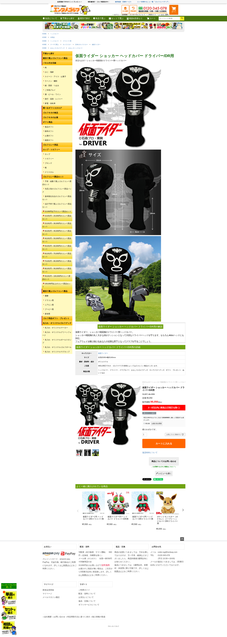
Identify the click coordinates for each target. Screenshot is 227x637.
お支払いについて (86, 597)
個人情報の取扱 (98, 617)
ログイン (117, 14)
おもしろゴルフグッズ (57, 48)
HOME (44, 34)
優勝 (46, 296)
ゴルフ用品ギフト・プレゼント (56, 318)
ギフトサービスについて (89, 605)
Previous (77, 511)
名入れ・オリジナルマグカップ (57, 352)
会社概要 (48, 617)
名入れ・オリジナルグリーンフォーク (56, 333)
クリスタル (49, 172)
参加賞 (47, 314)
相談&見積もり (135, 18)
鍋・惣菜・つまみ (52, 85)
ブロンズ (48, 163)
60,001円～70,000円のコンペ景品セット (56, 255)
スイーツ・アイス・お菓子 (55, 76)
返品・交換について (87, 601)
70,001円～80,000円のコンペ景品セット (56, 262)
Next (183, 510)
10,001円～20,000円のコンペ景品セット (56, 217)
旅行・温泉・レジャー (54, 99)
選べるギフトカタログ (52, 108)
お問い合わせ (59, 617)
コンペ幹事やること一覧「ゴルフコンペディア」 (153, 2)
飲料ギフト (49, 131)
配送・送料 (84, 547)
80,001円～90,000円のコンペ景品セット (56, 270)
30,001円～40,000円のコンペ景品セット (56, 232)
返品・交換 (120, 547)
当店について (51, 18)
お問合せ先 (156, 547)
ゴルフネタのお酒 (50, 117)
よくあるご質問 (163, 14)
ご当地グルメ (50, 90)
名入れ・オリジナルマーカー (56, 328)
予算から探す (68, 18)
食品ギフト (49, 127)
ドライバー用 (67, 41)
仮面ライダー (96, 44)
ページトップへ (182, 539)
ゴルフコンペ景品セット (53, 177)
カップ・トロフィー (51, 149)
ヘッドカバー (54, 34)
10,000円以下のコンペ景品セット (58, 211)
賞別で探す (85, 18)
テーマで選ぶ (54, 44)
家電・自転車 (50, 103)
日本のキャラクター (81, 44)
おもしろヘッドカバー (75, 48)
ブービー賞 (49, 309)
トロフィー (49, 159)
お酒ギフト (49, 136)
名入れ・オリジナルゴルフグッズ (57, 323)
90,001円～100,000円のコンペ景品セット (56, 277)
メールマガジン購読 (51, 597)
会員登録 (124, 14)
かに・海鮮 (49, 72)
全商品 (52, 37)
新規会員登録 (48, 590)
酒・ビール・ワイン (53, 94)
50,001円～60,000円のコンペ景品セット (56, 247)
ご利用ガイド (152, 14)
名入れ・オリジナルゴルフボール (58, 347)
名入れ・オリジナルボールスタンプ (56, 341)
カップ (47, 154)
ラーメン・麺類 (51, 81)
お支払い (47, 547)
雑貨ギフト (49, 140)
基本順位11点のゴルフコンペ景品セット (56, 197)
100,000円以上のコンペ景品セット (56, 285)
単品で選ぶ (100, 18)
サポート (83, 584)
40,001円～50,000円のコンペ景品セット (56, 239)
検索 (182, 18)
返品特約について (149, 453)
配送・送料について (87, 594)
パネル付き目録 (49, 63)
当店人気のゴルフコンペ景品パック (56, 190)
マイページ (48, 584)
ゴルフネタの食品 (50, 113)
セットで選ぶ (117, 18)
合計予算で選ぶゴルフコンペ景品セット (56, 205)
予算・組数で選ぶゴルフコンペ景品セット (56, 182)
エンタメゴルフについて (137, 14)
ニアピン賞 (49, 305)
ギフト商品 (47, 122)
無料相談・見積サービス (123, 2)
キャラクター (67, 44)
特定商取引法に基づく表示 (78, 617)
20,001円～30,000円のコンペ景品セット (56, 224)
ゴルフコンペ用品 (50, 145)
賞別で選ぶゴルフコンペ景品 (55, 58)
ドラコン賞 (49, 300)
